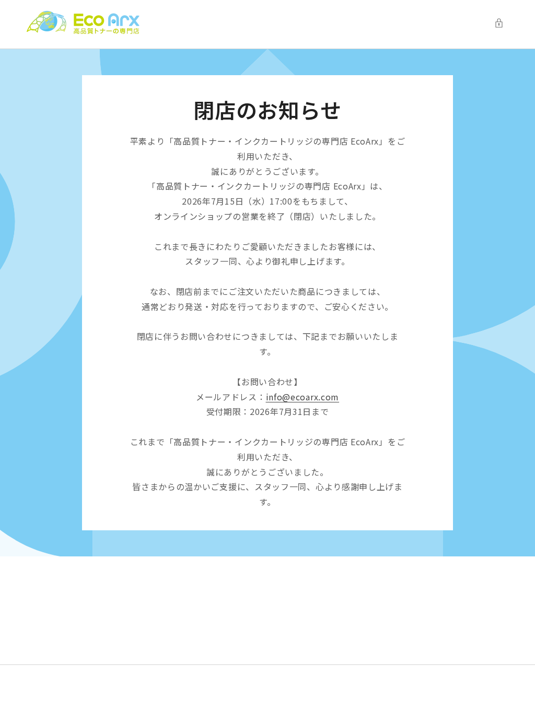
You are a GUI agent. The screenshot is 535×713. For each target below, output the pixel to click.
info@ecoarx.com (303, 396)
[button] (501, 23)
